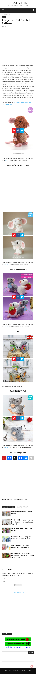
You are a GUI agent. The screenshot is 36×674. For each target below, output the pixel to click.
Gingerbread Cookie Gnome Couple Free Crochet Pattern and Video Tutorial (22, 555)
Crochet (8, 14)
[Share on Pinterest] (4, 458)
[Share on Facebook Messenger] (25, 458)
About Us (29, 670)
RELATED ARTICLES (8, 507)
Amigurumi (9, 499)
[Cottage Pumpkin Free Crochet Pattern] (6, 514)
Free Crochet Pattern (19, 499)
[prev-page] (3, 562)
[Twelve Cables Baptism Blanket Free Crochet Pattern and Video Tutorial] (6, 522)
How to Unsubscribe (18, 592)
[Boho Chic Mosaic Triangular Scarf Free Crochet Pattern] (6, 539)
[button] (3, 10)
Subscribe (18, 585)
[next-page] (6, 562)
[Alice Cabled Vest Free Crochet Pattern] (6, 530)
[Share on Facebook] (9, 458)
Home (3, 14)
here (6, 160)
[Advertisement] (18, 47)
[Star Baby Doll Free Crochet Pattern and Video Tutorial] (6, 547)
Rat (26, 499)
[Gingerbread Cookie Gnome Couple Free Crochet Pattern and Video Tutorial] (6, 556)
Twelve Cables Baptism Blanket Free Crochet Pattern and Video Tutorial (22, 522)
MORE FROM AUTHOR (22, 507)
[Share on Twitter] (15, 458)
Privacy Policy (8, 670)
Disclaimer (15, 670)
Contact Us (22, 670)
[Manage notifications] (31, 666)
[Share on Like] (20, 458)
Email (3, 579)
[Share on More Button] (31, 458)
